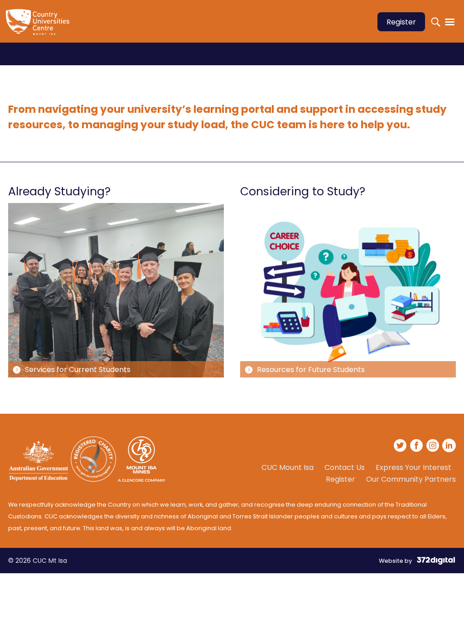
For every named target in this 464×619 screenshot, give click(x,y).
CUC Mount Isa (287, 467)
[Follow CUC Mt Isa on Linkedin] (449, 446)
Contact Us (344, 467)
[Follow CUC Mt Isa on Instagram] (433, 446)
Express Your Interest (413, 467)
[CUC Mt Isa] (40, 28)
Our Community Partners (411, 479)
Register (401, 22)
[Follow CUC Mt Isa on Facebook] (417, 446)
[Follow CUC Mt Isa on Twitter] (400, 446)
